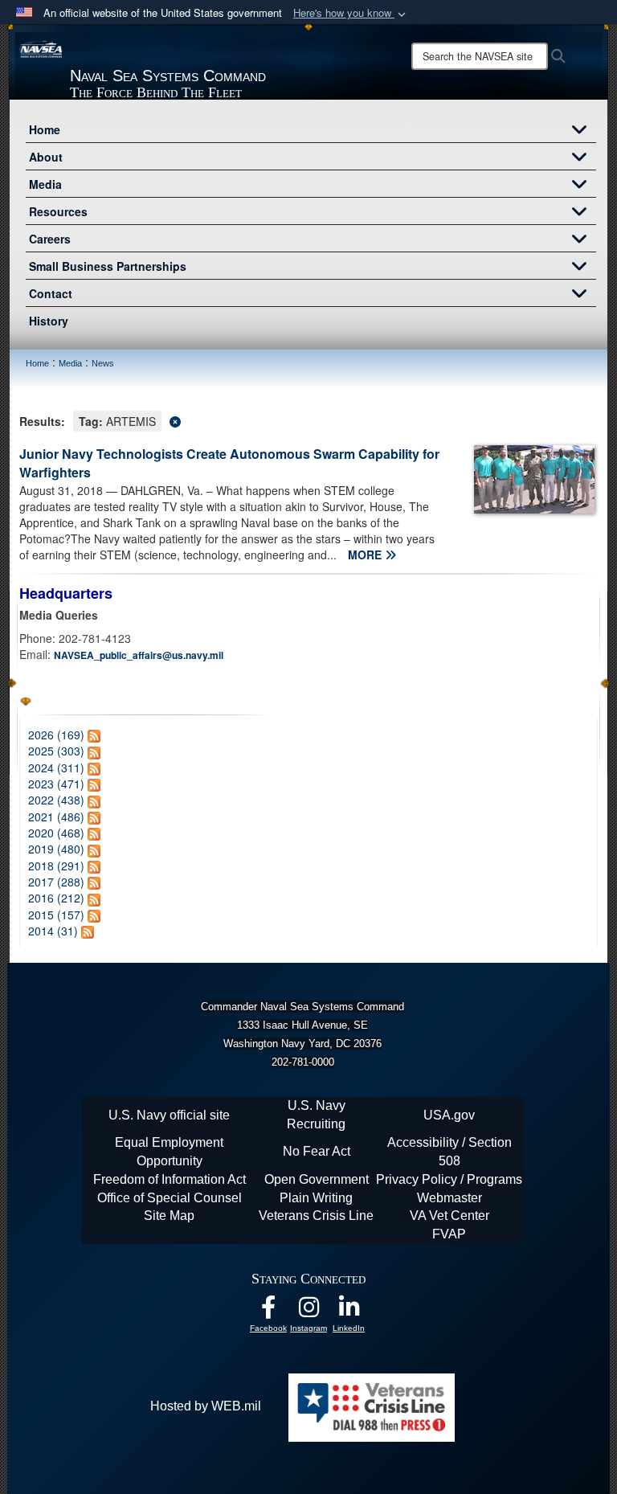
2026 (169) (56, 735)
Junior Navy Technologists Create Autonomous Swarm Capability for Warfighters (229, 462)
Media (45, 184)
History (48, 321)
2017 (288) (56, 882)
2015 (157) (56, 915)
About (46, 157)
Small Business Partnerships (107, 266)
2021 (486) (56, 816)
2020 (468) (56, 833)
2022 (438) (56, 800)
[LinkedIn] (349, 1311)
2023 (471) (56, 784)
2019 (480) (56, 849)
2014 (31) (53, 931)
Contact (50, 293)
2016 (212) (56, 898)
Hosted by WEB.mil (205, 1406)
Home (44, 129)
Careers (50, 239)
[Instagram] (308, 1311)
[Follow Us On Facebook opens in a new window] (268, 1311)
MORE (366, 554)
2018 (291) (56, 866)
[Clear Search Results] (308, 420)
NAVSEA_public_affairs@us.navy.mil (138, 655)
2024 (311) (56, 767)
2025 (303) (56, 751)
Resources (58, 211)
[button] (351, 13)
